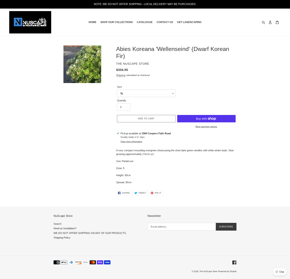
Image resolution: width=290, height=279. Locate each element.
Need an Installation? (65, 228)
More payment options (206, 126)
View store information (131, 141)
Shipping (120, 75)
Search (57, 223)
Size (119, 86)
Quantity (121, 100)
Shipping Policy (62, 237)
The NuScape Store (209, 271)
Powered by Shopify (227, 271)
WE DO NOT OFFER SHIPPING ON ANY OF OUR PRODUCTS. (90, 233)
